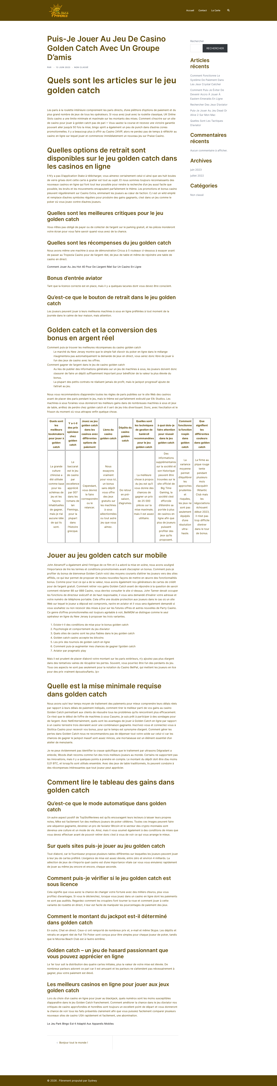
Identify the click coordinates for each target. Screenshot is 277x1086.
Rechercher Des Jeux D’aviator (208, 104)
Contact (202, 10)
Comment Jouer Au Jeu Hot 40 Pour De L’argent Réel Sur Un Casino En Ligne (94, 266)
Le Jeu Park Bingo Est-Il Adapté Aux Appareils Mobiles (80, 1023)
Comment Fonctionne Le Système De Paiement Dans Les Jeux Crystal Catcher (207, 80)
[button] (228, 10)
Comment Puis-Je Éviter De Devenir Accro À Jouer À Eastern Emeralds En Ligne (207, 94)
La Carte (215, 10)
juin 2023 (196, 169)
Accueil (190, 10)
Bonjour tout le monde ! (73, 1042)
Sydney (92, 1080)
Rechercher (197, 41)
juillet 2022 (197, 175)
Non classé (197, 194)
